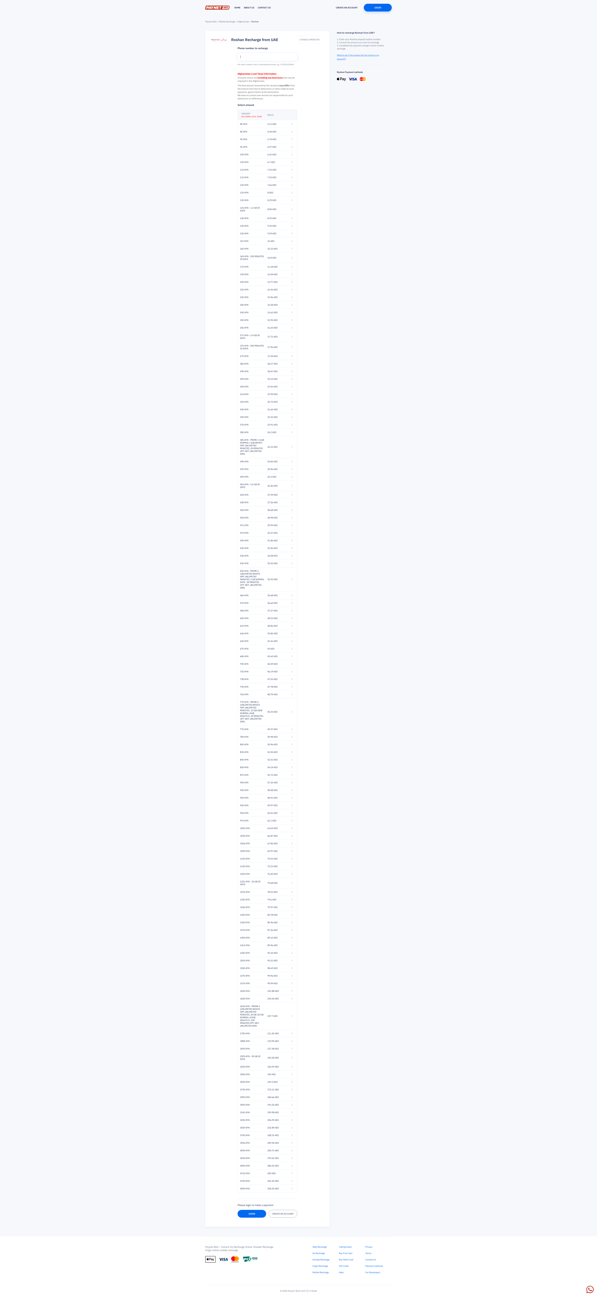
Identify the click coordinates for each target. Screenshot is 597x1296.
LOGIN (252, 1213)
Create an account (347, 7)
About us (249, 7)
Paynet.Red (210, 21)
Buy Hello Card (346, 1259)
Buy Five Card (345, 1253)
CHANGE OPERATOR (309, 39)
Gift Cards (344, 1266)
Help (341, 1272)
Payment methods (374, 1266)
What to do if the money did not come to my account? (358, 57)
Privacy (368, 1246)
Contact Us (370, 1259)
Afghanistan (243, 21)
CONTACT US (264, 7)
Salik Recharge (319, 1246)
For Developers (372, 1272)
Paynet (291, 1290)
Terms (368, 1253)
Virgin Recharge (320, 1266)
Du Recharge (318, 1253)
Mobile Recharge (227, 21)
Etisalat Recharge (320, 1259)
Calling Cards (345, 1246)
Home (237, 7)
